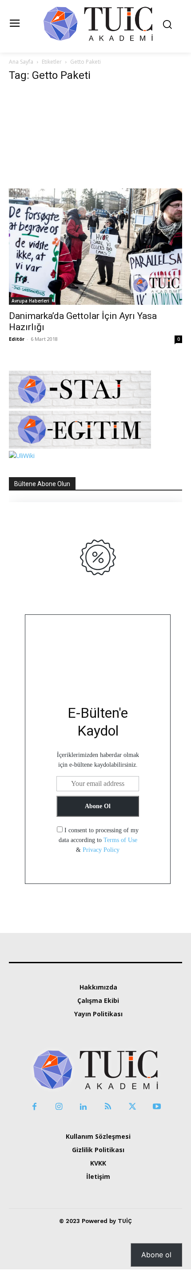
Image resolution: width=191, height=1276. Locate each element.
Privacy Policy (101, 850)
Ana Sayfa (21, 61)
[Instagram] (59, 1107)
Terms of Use (120, 840)
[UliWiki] (22, 455)
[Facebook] (34, 1107)
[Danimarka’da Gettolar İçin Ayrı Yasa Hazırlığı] (95, 198)
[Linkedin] (83, 1107)
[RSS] (108, 1107)
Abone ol (156, 1254)
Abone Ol (98, 806)
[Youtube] (157, 1107)
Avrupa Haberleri (30, 301)
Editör (16, 338)
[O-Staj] (80, 406)
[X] (132, 1107)
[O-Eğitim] (80, 446)
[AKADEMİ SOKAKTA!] (98, 23)
